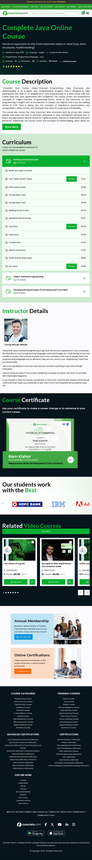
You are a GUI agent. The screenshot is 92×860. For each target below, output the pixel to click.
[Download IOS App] (56, 833)
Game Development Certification (69, 745)
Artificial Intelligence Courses (68, 707)
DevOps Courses (69, 704)
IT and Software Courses (23, 713)
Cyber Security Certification (69, 760)
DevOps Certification (68, 742)
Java (41, 57)
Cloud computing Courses (69, 719)
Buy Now (17, 582)
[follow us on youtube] (60, 825)
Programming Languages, (28, 57)
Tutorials (23, 789)
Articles (72, 7)
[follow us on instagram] (73, 825)
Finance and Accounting (23, 702)
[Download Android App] (35, 833)
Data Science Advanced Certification (23, 742)
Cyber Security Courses (23, 704)
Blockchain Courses (68, 728)
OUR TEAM (19, 812)
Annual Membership (23, 792)
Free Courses (23, 798)
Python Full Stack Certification (23, 765)
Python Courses (69, 699)
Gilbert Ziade (49, 570)
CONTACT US (42, 812)
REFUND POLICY (79, 812)
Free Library (47, 7)
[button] (3, 592)
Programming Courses (23, 699)
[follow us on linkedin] (66, 825)
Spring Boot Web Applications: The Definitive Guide (56, 565)
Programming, (11, 57)
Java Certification (68, 757)
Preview (71, 179)
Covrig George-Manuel (58, 52)
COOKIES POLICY (43, 815)
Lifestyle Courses (23, 716)
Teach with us (23, 803)
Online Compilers (21, 7)
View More (46, 531)
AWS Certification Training (68, 751)
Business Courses (23, 710)
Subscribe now (25, 637)
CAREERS (27, 812)
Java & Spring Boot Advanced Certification (23, 740)
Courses (23, 780)
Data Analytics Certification (23, 768)
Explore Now (24, 671)
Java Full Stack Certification (23, 763)
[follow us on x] (52, 825)
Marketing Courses (23, 707)
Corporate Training (23, 800)
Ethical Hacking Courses (69, 722)
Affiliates (23, 795)
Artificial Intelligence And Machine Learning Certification (69, 766)
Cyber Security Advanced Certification (23, 757)
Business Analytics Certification (68, 740)
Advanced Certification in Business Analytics (23, 751)
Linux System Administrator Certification (68, 763)
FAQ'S (53, 815)
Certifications (23, 783)
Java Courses (69, 702)
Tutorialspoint (11, 570)
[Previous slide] (80, 592)
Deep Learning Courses (68, 710)
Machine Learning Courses (69, 713)
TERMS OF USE (54, 812)
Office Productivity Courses (23, 722)
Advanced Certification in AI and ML (23, 760)
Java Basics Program (14, 563)
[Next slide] (87, 592)
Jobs (35, 7)
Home (6, 7)
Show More (11, 127)
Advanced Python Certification (23, 754)
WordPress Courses (23, 728)
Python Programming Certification (68, 754)
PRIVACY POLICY (66, 812)
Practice (60, 7)
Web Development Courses (23, 719)
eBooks (23, 786)
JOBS (34, 812)
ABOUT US (10, 812)
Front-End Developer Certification (69, 748)
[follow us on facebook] (46, 825)
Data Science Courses (69, 716)
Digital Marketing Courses (23, 725)
